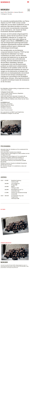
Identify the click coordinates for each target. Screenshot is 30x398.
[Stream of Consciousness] (28, 10)
